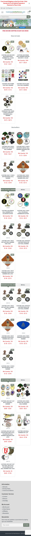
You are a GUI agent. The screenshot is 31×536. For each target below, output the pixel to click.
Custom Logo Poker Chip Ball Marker (8, 84)
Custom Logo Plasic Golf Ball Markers (23, 84)
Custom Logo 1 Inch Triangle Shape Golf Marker (23, 337)
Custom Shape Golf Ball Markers (8, 285)
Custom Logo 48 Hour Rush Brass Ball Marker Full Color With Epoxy (8, 57)
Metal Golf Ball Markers (8, 189)
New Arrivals (15, 36)
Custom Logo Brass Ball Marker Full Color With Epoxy (8, 212)
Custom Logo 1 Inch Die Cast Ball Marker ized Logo (7, 242)
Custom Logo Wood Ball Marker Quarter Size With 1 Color (23, 56)
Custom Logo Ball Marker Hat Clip (23, 431)
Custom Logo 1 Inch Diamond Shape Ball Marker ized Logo (23, 177)
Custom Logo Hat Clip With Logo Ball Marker (7, 402)
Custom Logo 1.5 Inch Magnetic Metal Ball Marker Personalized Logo (23, 149)
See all (23, 189)
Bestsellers (15, 127)
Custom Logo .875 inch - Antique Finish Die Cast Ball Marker (23, 242)
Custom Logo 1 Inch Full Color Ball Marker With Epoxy (23, 212)
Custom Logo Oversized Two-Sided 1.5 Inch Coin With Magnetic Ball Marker (8, 112)
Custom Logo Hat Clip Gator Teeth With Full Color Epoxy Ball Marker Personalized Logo (7, 434)
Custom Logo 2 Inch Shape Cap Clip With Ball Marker (8, 148)
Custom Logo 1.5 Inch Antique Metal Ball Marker (7, 177)
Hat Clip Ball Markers (8, 380)
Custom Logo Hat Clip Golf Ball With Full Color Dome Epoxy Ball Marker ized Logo (7, 466)
